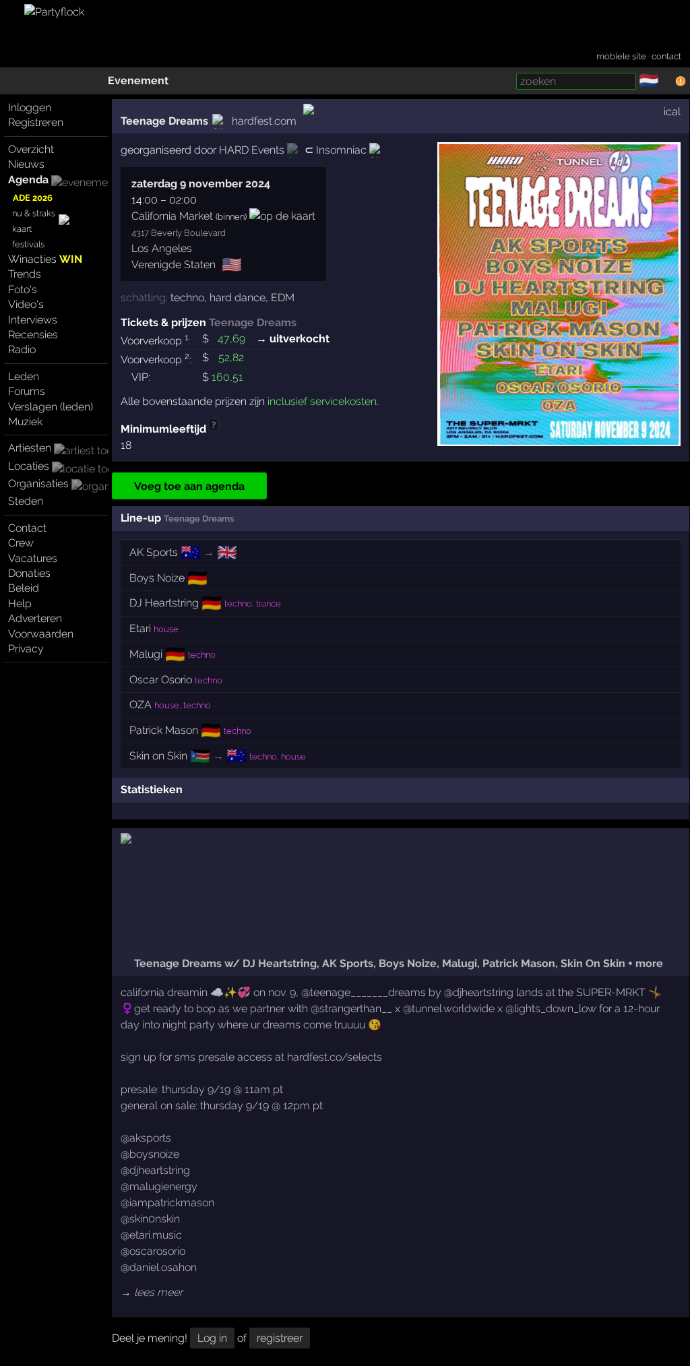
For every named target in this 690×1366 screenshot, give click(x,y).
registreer (280, 1338)
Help (20, 603)
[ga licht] (667, 81)
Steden (25, 501)
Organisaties (38, 483)
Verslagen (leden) (50, 406)
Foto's (22, 289)
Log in (212, 1338)
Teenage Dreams (164, 121)
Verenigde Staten (173, 264)
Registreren (35, 122)
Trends (24, 274)
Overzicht (31, 149)
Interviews (32, 319)
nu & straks (33, 213)
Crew (21, 542)
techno (187, 297)
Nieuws (26, 164)
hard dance (237, 297)
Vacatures (32, 558)
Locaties (28, 466)
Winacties (45, 259)
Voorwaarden (40, 633)
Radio (22, 349)
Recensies (33, 334)
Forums (26, 391)
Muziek (25, 421)
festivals (28, 244)
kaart (22, 229)
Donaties (29, 573)
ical (672, 111)
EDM (282, 297)
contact (666, 56)
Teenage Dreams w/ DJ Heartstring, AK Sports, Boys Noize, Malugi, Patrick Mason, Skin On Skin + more (397, 963)
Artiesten (29, 447)
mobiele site (621, 56)
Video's (26, 304)
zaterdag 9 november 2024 (200, 183)
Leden (23, 376)
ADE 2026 (33, 198)
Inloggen (29, 107)
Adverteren (35, 618)
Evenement (138, 80)
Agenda (28, 179)
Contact (27, 528)
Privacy (26, 648)
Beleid (23, 588)
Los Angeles (161, 248)
